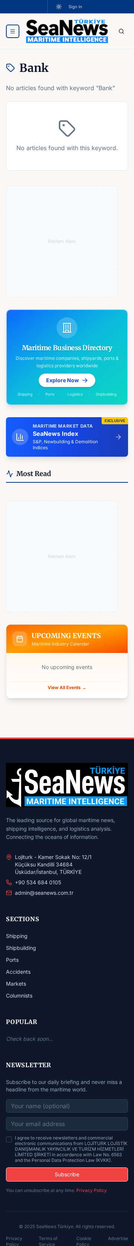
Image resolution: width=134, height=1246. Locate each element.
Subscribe (67, 1174)
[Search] (121, 31)
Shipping (17, 936)
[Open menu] (12, 31)
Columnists (19, 995)
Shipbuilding (21, 948)
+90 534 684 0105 (38, 882)
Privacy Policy (91, 1190)
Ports (12, 960)
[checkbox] (9, 1139)
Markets (16, 983)
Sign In (75, 6)
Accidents (18, 971)
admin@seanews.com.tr (44, 893)
